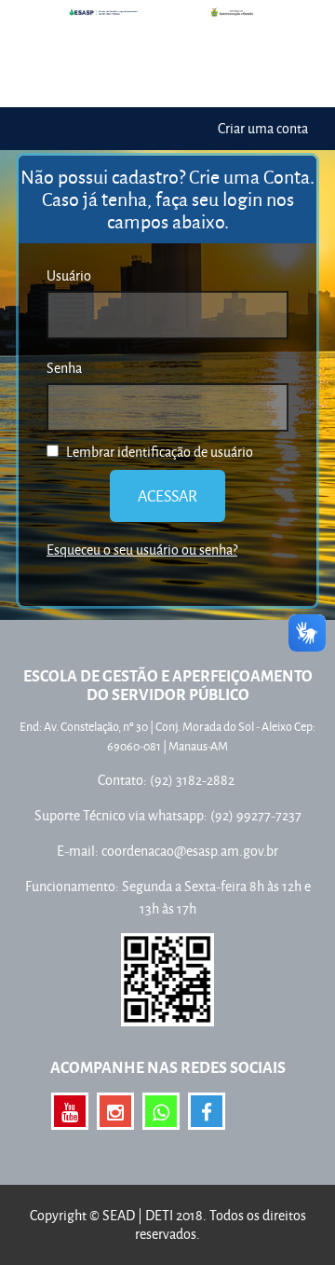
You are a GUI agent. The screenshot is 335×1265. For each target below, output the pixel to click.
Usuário (69, 275)
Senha (64, 368)
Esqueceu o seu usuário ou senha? (142, 549)
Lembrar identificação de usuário (158, 451)
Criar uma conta (263, 128)
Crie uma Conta (249, 176)
